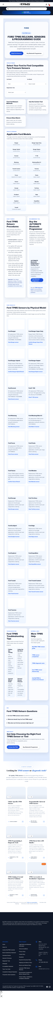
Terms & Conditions (23, 948)
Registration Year (11, 87)
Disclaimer (21, 957)
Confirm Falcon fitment (14, 481)
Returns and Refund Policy (25, 965)
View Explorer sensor (13, 564)
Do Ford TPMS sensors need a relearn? (18, 715)
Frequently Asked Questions (8, 974)
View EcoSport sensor (13, 536)
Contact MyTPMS (13, 747)
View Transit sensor (13, 593)
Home (3, 944)
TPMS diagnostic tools (38, 663)
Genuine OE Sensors (7, 958)
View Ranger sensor (13, 342)
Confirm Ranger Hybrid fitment (16, 371)
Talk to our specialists (32, 902)
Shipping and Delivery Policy (25, 962)
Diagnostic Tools (6, 960)
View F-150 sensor (33, 397)
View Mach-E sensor (34, 426)
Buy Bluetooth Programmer (34, 53)
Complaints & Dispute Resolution (9, 971)
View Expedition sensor (35, 564)
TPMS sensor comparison (35, 655)
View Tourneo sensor (13, 621)
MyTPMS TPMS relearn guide (38, 647)
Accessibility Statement (7, 966)
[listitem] (16, 805)
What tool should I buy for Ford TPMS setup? (20, 719)
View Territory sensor (34, 509)
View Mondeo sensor (34, 481)
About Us (4, 947)
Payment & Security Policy (25, 959)
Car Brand (9, 79)
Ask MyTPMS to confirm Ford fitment (38, 678)
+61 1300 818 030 (43, 962)
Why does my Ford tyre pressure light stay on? (21, 723)
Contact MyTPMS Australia (8, 949)
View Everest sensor (13, 399)
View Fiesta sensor (33, 454)
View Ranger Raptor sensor (36, 371)
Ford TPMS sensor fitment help (37, 670)
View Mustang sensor (13, 426)
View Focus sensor (13, 454)
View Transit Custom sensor (36, 591)
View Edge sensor (33, 536)
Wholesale (4, 963)
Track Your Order (6, 969)
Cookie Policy (22, 954)
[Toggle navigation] (3, 4)
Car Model (29, 79)
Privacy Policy (22, 951)
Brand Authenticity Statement (9, 952)
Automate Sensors (6, 955)
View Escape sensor (13, 509)
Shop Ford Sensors (16, 53)
